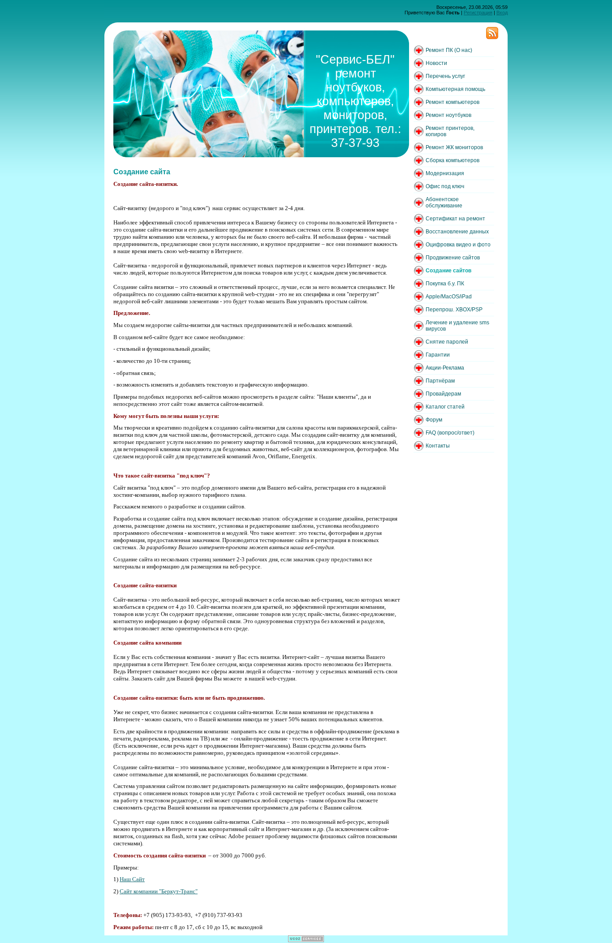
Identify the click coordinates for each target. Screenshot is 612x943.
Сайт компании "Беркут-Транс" (159, 891)
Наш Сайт (132, 879)
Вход (502, 12)
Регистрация (478, 12)
